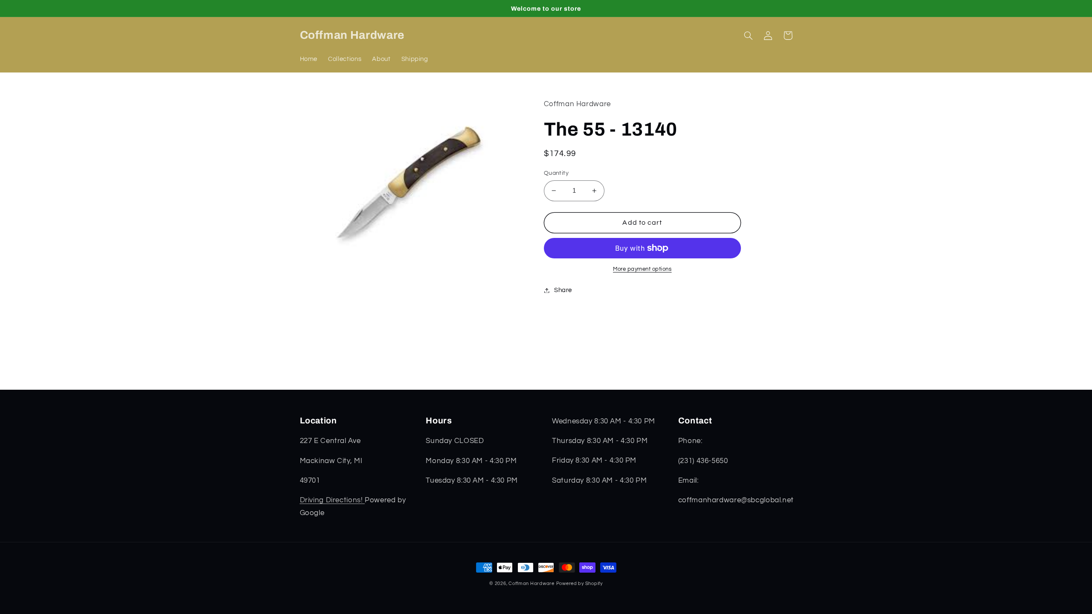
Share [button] (563, 290)
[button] (748, 35)
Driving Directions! (332, 500)
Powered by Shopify (579, 583)
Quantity (556, 173)
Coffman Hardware (531, 583)
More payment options (642, 269)
